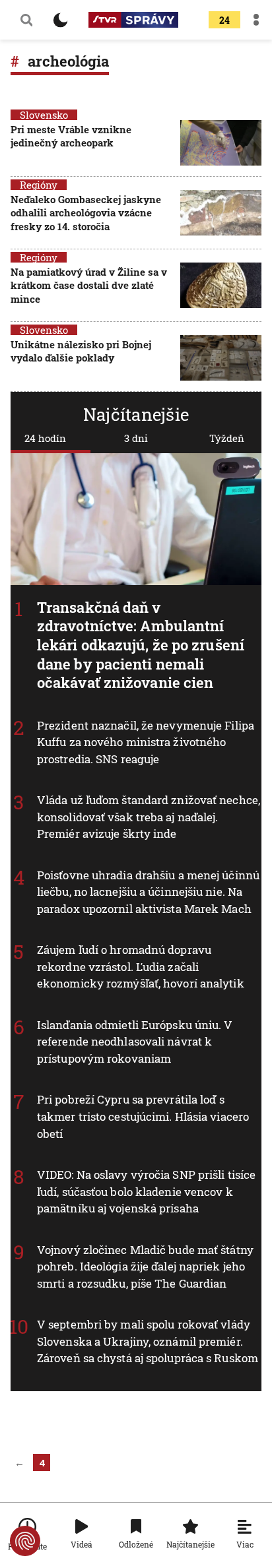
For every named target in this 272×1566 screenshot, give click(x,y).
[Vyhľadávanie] (26, 20)
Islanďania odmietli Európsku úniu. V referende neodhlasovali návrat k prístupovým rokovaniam (135, 1041)
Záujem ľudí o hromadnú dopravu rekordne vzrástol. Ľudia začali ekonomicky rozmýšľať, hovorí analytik (140, 966)
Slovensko (44, 115)
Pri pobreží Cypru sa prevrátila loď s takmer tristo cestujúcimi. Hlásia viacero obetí (143, 1116)
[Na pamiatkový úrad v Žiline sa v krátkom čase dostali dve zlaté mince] (220, 287)
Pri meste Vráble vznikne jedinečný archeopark (71, 136)
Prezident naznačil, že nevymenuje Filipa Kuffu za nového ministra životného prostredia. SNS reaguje (145, 741)
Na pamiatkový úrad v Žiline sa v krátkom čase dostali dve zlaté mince (89, 285)
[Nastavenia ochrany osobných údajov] (25, 1541)
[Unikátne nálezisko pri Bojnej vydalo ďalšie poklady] (220, 358)
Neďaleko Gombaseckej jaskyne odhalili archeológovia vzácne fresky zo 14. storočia (86, 213)
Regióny (38, 184)
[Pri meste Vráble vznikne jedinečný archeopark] (220, 143)
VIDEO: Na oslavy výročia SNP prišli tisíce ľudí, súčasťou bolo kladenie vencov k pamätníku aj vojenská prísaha (146, 1191)
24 (224, 20)
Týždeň (226, 438)
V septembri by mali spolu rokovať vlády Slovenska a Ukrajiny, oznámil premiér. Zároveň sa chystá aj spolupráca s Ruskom (147, 1341)
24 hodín (45, 438)
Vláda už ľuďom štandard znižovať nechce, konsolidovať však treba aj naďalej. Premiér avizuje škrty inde (148, 816)
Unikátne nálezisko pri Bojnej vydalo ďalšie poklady (81, 351)
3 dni (136, 438)
